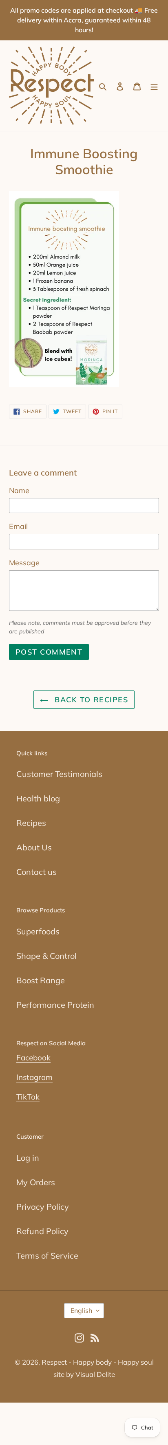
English (81, 1310)
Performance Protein (55, 1005)
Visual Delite (95, 1374)
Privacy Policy (42, 1207)
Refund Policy (42, 1231)
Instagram (34, 1077)
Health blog (38, 798)
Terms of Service (47, 1255)
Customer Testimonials (59, 774)
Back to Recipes (90, 699)
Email (18, 526)
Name (19, 490)
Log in (27, 1158)
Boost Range (40, 980)
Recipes (31, 823)
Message (24, 562)
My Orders (35, 1182)
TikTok (28, 1097)
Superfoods (38, 931)
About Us (34, 847)
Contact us (36, 872)
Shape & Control (46, 956)
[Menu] (154, 85)
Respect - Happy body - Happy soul (98, 1362)
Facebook (33, 1057)
